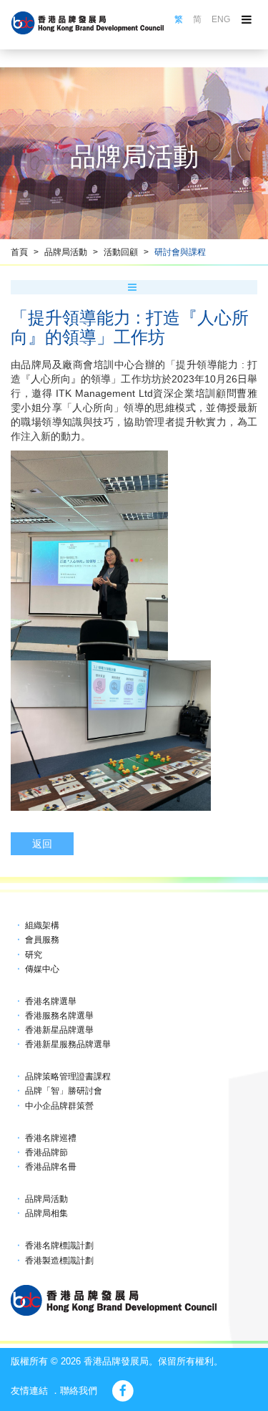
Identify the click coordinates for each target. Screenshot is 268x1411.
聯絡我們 (78, 1390)
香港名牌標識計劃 (59, 1246)
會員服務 (42, 940)
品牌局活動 (65, 252)
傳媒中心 (42, 969)
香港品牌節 (46, 1152)
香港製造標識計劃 (59, 1261)
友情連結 (29, 1390)
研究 (33, 955)
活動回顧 (121, 252)
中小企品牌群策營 (59, 1106)
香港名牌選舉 (50, 1001)
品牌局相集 (46, 1213)
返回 (42, 843)
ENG (221, 19)
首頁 (19, 252)
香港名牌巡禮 (50, 1138)
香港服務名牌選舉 (59, 1016)
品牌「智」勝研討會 (63, 1091)
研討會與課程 (180, 252)
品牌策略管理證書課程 (68, 1077)
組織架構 (42, 925)
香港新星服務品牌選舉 (68, 1044)
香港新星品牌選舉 (59, 1030)
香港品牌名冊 (50, 1167)
